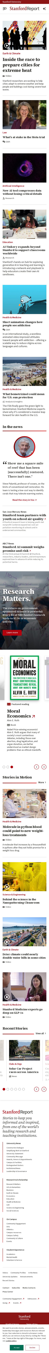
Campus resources (14, 1232)
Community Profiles (18, 1272)
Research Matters (14, 1184)
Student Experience (15, 1249)
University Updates (10, 1276)
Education (8, 242)
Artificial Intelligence (13, 186)
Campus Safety (12, 1235)
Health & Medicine (12, 317)
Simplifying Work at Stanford (18, 1150)
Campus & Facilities (14, 1162)
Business (10, 1190)
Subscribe (16, 1288)
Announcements (26, 1276)
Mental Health (12, 1257)
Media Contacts (29, 1288)
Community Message (15, 1156)
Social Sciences (13, 1211)
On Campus (12, 1219)
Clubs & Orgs (15, 1064)
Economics (11, 1196)
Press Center (8, 1292)
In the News (33, 1272)
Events (9, 1241)
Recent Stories (8, 1280)
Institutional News (13, 1168)
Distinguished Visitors (15, 1165)
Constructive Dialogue (15, 1148)
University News (14, 1143)
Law (5, 132)
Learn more (12, 632)
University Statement (15, 1153)
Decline (32, 1347)
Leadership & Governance (17, 1171)
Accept (16, 1347)
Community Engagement (16, 1223)
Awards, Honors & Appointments (19, 1159)
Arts (8, 1226)
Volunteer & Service (14, 1260)
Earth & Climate (11, 53)
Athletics (10, 1229)
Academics (11, 1254)
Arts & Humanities (13, 1187)
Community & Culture (15, 1238)
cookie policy (11, 1341)
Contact (6, 1288)
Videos (5, 1272)
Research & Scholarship (17, 1179)
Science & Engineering (14, 894)
